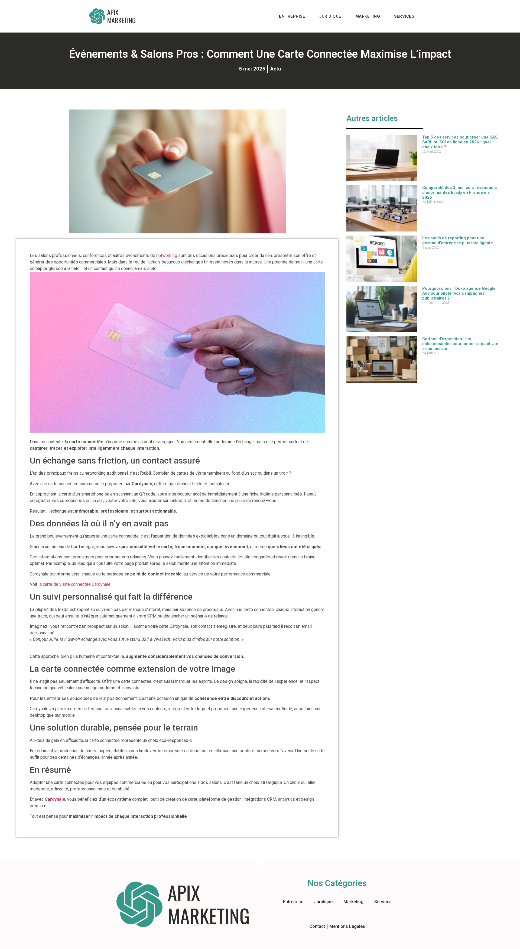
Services (404, 16)
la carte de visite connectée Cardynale (74, 584)
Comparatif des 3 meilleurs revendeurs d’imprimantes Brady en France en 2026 (459, 192)
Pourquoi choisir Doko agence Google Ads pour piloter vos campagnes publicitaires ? (459, 293)
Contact (317, 926)
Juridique (330, 16)
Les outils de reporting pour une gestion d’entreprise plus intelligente (457, 240)
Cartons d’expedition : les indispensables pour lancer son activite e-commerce (460, 343)
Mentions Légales (347, 926)
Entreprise (292, 16)
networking (166, 255)
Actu (275, 69)
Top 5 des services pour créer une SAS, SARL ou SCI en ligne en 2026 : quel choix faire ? (460, 142)
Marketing (367, 16)
